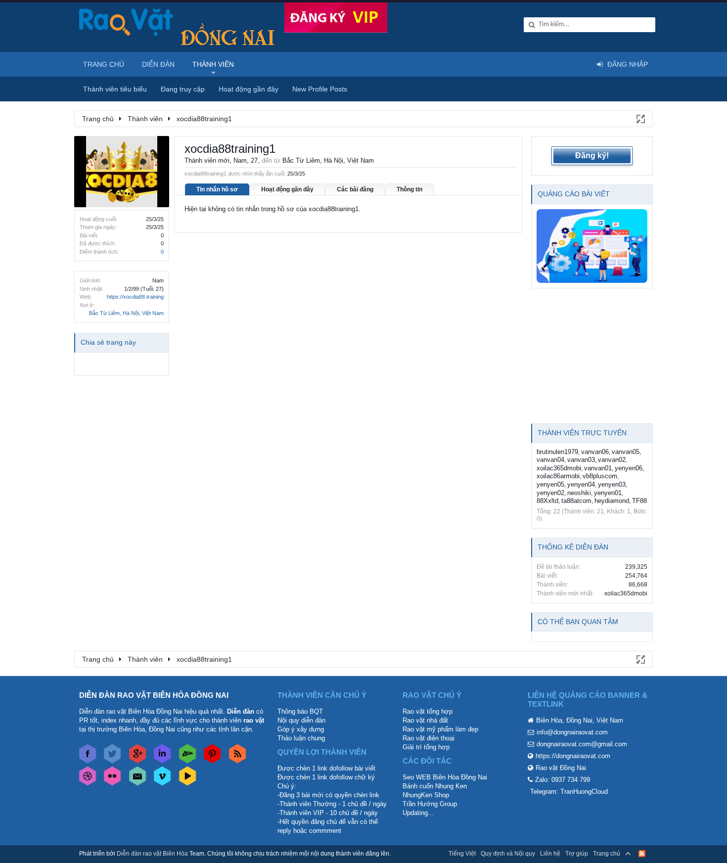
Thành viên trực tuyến (582, 433)
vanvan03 (581, 459)
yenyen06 (628, 468)
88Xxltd (547, 500)
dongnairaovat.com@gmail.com (582, 744)
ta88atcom (576, 500)
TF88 (639, 500)
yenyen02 (550, 493)
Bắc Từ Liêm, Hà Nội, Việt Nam (126, 313)
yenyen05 (550, 484)
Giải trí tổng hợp (426, 747)
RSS (641, 853)
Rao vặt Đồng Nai (561, 768)
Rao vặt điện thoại (428, 738)
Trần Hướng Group (430, 804)
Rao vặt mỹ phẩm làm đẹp (440, 729)
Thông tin (409, 189)
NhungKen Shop (426, 795)
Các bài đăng (355, 189)
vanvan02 (612, 459)
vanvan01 (598, 468)
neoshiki (579, 493)
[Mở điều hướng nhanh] (640, 118)
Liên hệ (550, 853)
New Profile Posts (319, 89)
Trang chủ (103, 64)
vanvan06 (595, 451)
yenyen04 (581, 484)
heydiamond (611, 500)
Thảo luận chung (301, 738)
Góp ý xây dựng (300, 729)
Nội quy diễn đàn (301, 720)
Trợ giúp (576, 853)
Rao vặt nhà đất (425, 720)
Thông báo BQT (300, 711)
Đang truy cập (183, 89)
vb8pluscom (600, 476)
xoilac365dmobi (559, 468)
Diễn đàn (158, 64)
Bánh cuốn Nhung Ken (435, 786)
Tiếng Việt (462, 853)
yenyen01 (608, 493)
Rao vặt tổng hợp (428, 711)
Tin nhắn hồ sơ (217, 189)
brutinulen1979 (557, 451)
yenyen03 (612, 484)
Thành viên (213, 64)
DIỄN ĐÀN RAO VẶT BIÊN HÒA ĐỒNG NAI (153, 695)
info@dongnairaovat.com (572, 732)
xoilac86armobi (558, 476)
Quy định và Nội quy (508, 853)
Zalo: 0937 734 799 (562, 779)
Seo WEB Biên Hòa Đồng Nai (445, 777)
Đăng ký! (592, 155)
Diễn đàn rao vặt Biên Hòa (152, 853)
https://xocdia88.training (135, 297)
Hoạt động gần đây (287, 189)
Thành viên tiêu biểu (115, 89)
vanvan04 (550, 459)
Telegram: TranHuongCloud (569, 791)
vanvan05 (625, 451)
